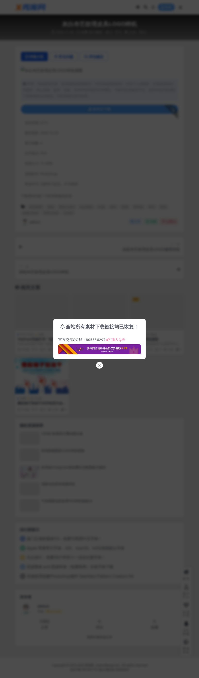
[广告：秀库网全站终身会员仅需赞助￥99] (99, 348)
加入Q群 (118, 339)
